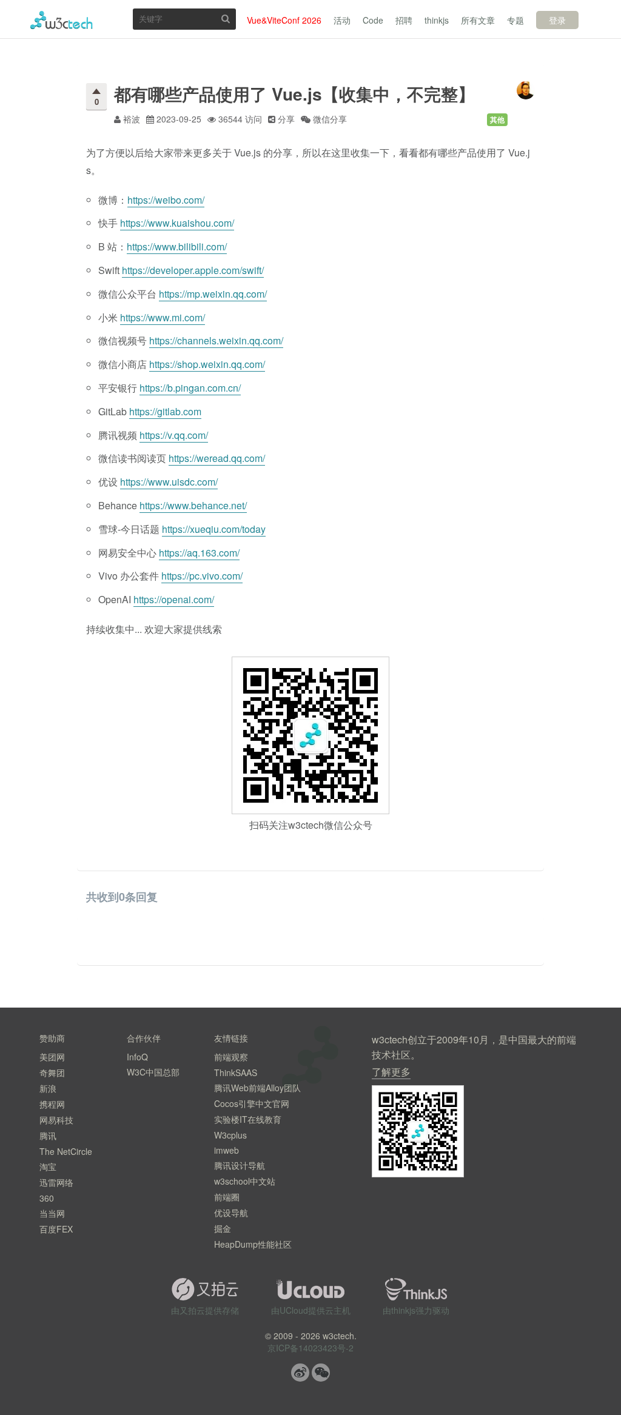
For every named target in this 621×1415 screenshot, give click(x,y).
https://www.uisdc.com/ (169, 482)
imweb (226, 1150)
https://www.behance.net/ (193, 505)
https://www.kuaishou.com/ (177, 223)
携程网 (52, 1104)
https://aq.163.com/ (199, 553)
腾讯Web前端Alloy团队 (257, 1088)
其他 (497, 119)
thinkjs (437, 20)
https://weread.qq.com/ (217, 458)
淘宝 (47, 1166)
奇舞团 (52, 1072)
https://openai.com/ (173, 599)
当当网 (52, 1213)
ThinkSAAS (235, 1072)
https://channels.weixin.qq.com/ (216, 340)
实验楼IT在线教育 (247, 1119)
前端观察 (231, 1057)
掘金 (222, 1228)
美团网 (52, 1057)
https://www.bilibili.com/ (177, 246)
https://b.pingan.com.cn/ (190, 388)
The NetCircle (65, 1151)
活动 (342, 20)
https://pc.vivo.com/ (202, 576)
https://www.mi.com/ (162, 317)
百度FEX (56, 1229)
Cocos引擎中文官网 (251, 1103)
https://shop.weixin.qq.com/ (207, 364)
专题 (515, 20)
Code (373, 20)
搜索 (225, 18)
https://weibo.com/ (165, 200)
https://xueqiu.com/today (214, 529)
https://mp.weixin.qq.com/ (213, 294)
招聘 (403, 20)
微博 (300, 1372)
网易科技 (56, 1120)
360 (46, 1198)
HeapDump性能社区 (253, 1244)
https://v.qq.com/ (173, 435)
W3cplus (230, 1135)
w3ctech (61, 20)
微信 (321, 1372)
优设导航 (231, 1212)
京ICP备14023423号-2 (310, 1348)
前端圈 (227, 1197)
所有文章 (478, 20)
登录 (557, 20)
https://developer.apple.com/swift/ (193, 270)
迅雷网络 (56, 1182)
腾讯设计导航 (239, 1165)
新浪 (47, 1088)
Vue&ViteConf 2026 (284, 20)
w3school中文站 (244, 1181)
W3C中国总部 (153, 1072)
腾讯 (47, 1135)
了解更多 (391, 1072)
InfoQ (137, 1057)
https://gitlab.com (165, 411)
